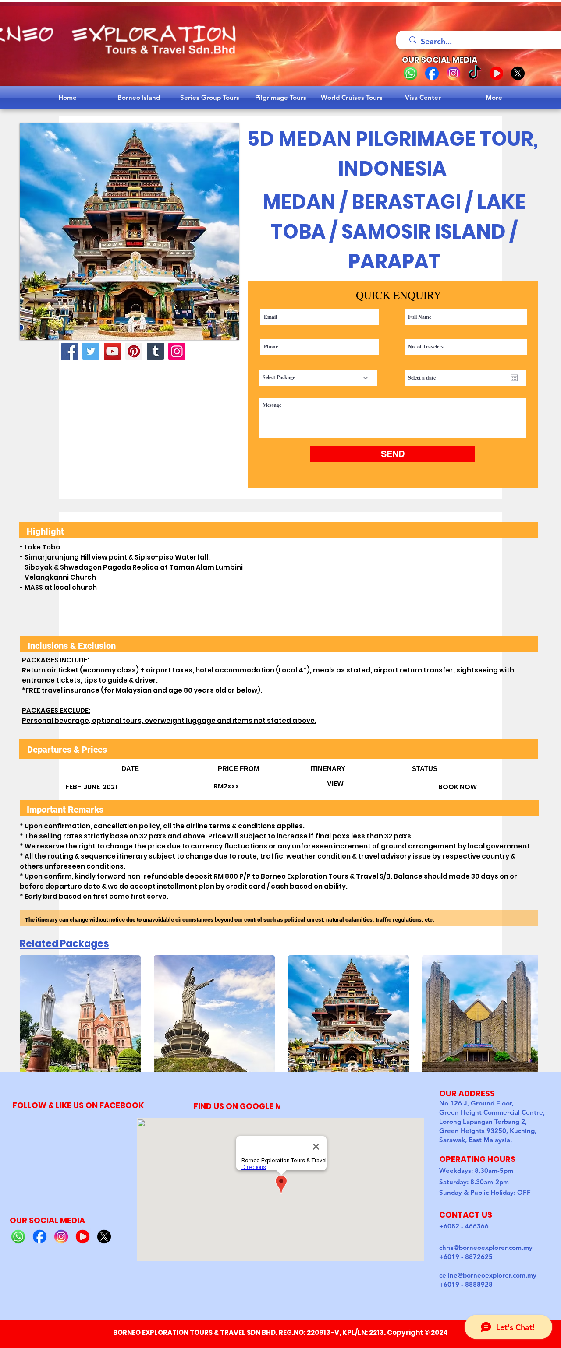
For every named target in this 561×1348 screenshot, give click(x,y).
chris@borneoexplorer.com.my (486, 1247)
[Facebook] (69, 351)
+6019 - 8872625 (466, 1257)
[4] (496, 73)
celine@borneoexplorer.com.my (487, 1275)
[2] (431, 73)
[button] (129, 231)
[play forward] (527, 1015)
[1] (410, 73)
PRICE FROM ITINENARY (315, 768)
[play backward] (31, 1015)
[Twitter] (90, 351)
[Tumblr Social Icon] (155, 351)
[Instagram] (176, 351)
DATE (169, 768)
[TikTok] (474, 73)
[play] (220, 332)
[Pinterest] (133, 351)
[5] (517, 73)
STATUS (424, 768)
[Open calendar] (514, 377)
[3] (453, 73)
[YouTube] (112, 351)
